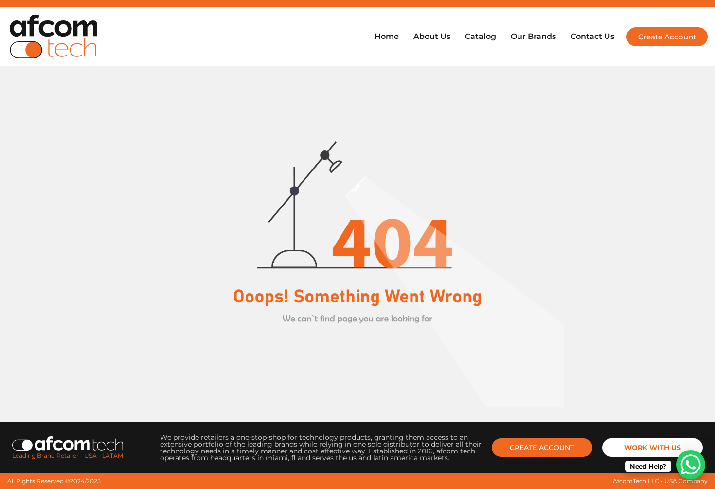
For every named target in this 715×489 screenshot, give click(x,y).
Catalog (480, 36)
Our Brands (533, 36)
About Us (431, 36)
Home (387, 36)
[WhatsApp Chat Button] (690, 464)
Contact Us (592, 36)
